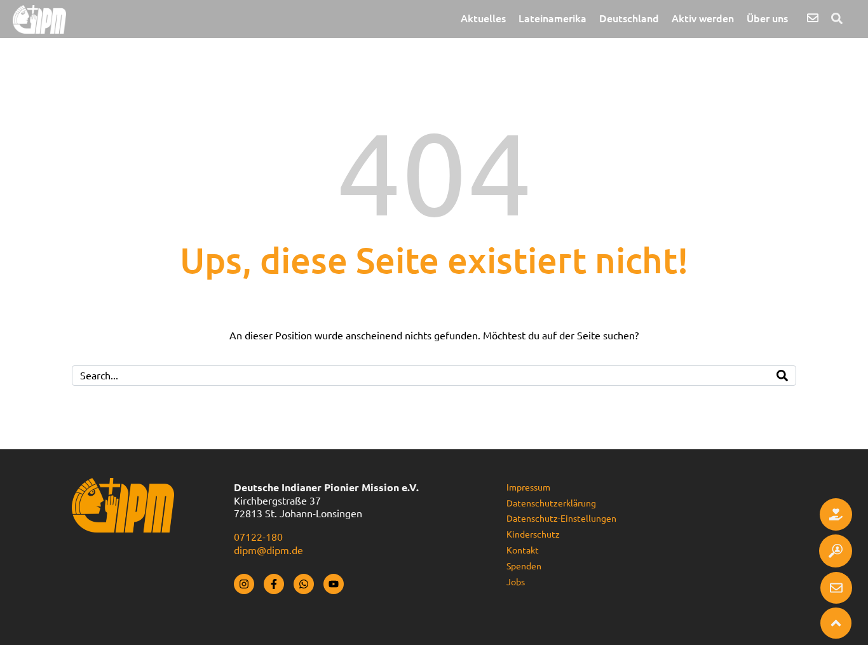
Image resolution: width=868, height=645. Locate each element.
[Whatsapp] (304, 584)
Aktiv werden (703, 18)
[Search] (782, 375)
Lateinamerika (553, 18)
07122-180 (258, 537)
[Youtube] (333, 584)
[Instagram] (244, 584)
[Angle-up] (835, 623)
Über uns (767, 18)
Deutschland (629, 18)
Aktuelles (483, 18)
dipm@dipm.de (268, 550)
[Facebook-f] (274, 584)
